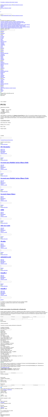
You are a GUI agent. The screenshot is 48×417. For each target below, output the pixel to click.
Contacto (16, 2)
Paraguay (18, 23)
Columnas (14, 21)
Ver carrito (2, 402)
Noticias (2, 86)
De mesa (8, 22)
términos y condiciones (7, 389)
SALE (1, 6)
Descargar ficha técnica (8, 139)
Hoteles (22, 24)
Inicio (1, 88)
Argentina (6, 23)
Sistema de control (7, 7)
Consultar (2, 139)
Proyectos (2, 7)
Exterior (17, 22)
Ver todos (2, 21)
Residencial (18, 24)
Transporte (14, 24)
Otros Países (14, 23)
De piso (12, 22)
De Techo (5, 22)
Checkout (2, 407)
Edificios (2, 24)
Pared (15, 22)
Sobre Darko (2, 87)
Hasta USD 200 (22, 22)
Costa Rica (10, 23)
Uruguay (2, 23)
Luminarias (6, 21)
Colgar (1, 22)
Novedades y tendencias (5, 2)
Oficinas (28, 24)
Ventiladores (18, 21)
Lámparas (10, 21)
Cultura (25, 24)
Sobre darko (12, 2)
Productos (2, 5)
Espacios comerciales (8, 24)
